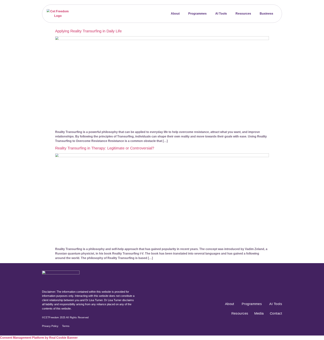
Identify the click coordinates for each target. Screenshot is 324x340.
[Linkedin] (278, 324)
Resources (243, 13)
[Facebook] (236, 324)
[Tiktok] (268, 324)
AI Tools (221, 13)
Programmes (197, 13)
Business (266, 13)
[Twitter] (257, 324)
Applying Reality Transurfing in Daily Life (88, 31)
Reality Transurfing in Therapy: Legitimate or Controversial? (104, 148)
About (175, 13)
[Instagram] (246, 324)
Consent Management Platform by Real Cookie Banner (39, 337)
